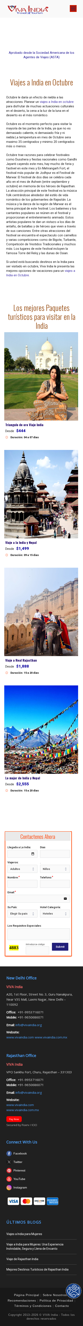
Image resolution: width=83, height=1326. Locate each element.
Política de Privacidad (56, 1300)
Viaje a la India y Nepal (21, 542)
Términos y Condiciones (33, 1306)
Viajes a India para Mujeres (24, 1234)
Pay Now (14, 1119)
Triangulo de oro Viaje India (24, 424)
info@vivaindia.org (28, 1025)
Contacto (62, 1306)
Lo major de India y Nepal (22, 778)
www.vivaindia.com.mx (51, 1037)
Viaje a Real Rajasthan (21, 660)
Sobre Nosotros (55, 1295)
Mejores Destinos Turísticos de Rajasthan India (37, 1269)
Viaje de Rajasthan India (22, 1259)
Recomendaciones (22, 1300)
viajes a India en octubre (57, 102)
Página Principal (26, 1295)
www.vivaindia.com (20, 1037)
